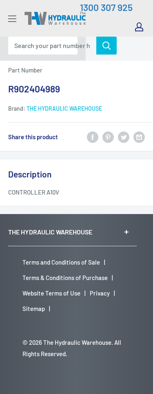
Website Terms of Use (51, 293)
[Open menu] (12, 18)
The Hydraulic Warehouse (64, 108)
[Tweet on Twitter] (123, 137)
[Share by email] (139, 137)
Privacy (100, 293)
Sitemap (33, 308)
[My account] (139, 26)
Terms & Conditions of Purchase (65, 277)
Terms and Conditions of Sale (61, 262)
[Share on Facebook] (92, 137)
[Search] (106, 46)
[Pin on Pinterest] (108, 137)
